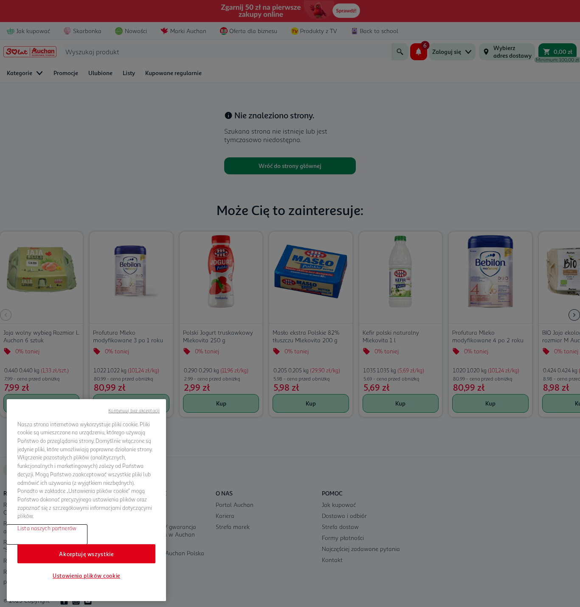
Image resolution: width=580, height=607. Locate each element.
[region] (86, 500)
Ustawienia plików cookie (86, 575)
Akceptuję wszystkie (86, 553)
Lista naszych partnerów (46, 528)
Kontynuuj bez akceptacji (134, 410)
